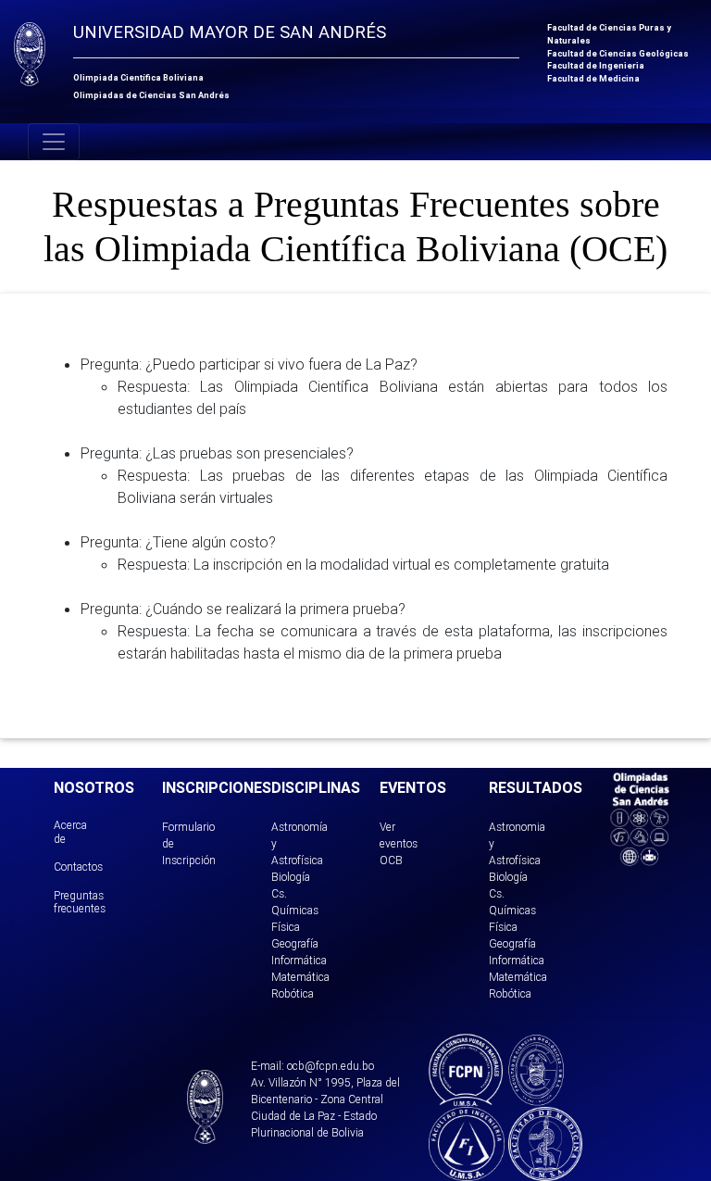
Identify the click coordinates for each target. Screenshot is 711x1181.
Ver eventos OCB (399, 843)
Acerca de (70, 831)
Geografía (294, 943)
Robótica (292, 993)
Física (285, 927)
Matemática (300, 977)
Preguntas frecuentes (80, 901)
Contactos (78, 866)
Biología (290, 877)
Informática (299, 960)
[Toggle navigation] (54, 141)
